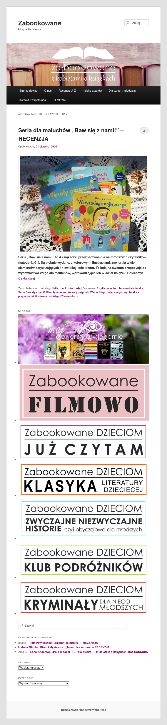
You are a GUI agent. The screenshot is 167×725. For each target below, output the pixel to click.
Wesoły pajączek (78, 292)
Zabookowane (39, 22)
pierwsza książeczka (130, 288)
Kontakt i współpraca (32, 100)
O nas (48, 90)
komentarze (69, 296)
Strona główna (28, 90)
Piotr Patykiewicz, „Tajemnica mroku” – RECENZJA (63, 643)
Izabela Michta (28, 647)
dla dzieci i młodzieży (67, 288)
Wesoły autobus (56, 292)
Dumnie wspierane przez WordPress (83, 710)
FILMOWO (59, 100)
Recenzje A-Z (67, 90)
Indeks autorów (92, 90)
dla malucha (108, 288)
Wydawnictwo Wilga (47, 296)
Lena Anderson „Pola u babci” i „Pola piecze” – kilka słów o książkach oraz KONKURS (89, 652)
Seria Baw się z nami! (31, 292)
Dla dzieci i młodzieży (123, 90)
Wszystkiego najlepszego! (106, 292)
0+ (98, 288)
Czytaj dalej (28, 278)
